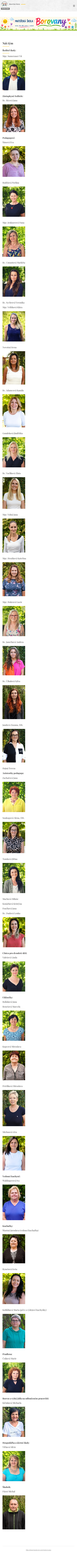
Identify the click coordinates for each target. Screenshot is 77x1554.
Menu (74, 6)
